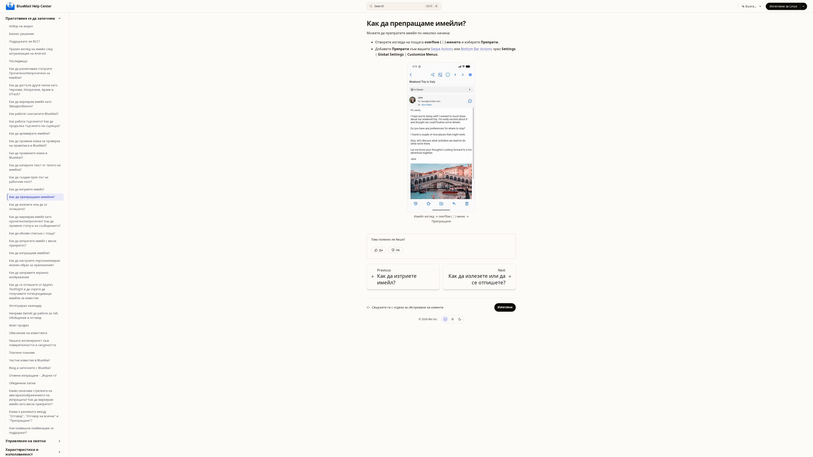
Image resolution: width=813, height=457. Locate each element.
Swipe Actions (442, 49)
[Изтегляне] (803, 6)
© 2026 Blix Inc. (428, 319)
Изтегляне (505, 307)
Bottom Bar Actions (476, 49)
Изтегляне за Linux (783, 6)
